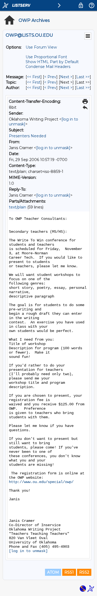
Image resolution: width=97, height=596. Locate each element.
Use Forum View (41, 47)
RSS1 (69, 572)
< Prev (50, 76)
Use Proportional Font (46, 56)
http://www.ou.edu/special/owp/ (41, 482)
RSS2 (84, 572)
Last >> (83, 76)
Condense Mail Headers (48, 66)
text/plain (17, 207)
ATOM (53, 572)
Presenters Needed (27, 135)
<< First (33, 76)
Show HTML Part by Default (52, 61)
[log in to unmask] (53, 147)
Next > (66, 76)
